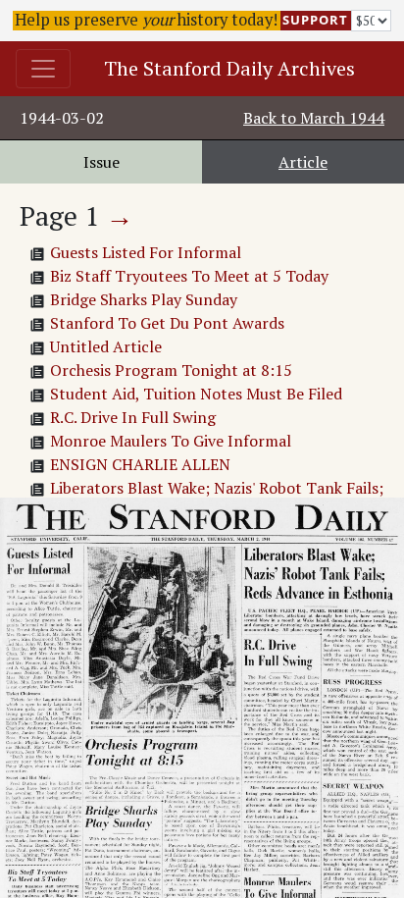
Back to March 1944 (313, 118)
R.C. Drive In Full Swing (133, 417)
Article (303, 162)
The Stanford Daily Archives (229, 68)
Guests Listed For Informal (145, 252)
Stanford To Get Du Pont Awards (167, 323)
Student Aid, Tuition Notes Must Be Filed (196, 393)
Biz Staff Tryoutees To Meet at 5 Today (189, 276)
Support (315, 19)
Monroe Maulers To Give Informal (170, 440)
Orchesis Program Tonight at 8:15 (171, 370)
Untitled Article (106, 346)
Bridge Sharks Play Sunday (143, 299)
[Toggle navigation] (43, 68)
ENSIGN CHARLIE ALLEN (140, 464)
